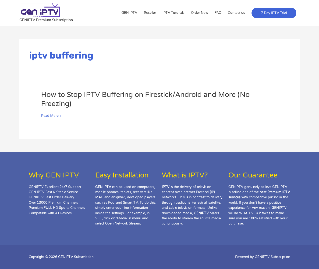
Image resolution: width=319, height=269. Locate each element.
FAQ (218, 13)
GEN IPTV (129, 13)
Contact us (236, 13)
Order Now (199, 13)
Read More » (51, 115)
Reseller (150, 13)
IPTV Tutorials (173, 13)
